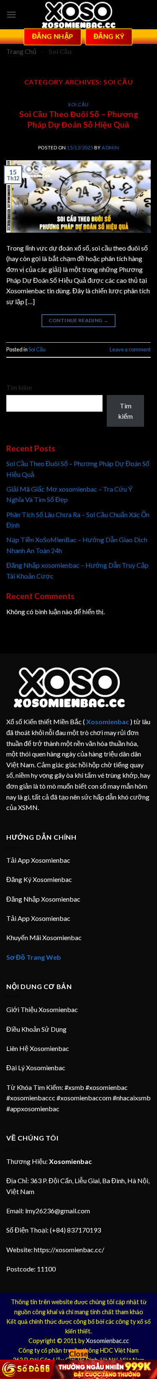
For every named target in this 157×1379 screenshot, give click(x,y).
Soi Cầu (78, 104)
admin (110, 147)
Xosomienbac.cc (107, 1340)
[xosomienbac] (79, 15)
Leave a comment (130, 349)
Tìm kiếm (19, 387)
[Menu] (11, 14)
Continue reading (79, 320)
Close (78, 1353)
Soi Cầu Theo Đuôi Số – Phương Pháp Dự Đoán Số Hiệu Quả (78, 119)
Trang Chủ (21, 51)
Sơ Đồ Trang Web (33, 957)
